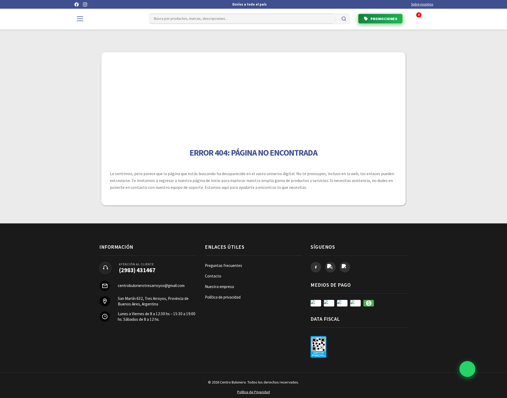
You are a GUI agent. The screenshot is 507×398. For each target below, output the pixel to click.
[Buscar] (344, 18)
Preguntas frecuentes (223, 265)
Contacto (213, 276)
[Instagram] (85, 4)
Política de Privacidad (253, 392)
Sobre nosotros (422, 4)
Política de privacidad (223, 297)
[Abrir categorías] (80, 19)
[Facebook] (76, 4)
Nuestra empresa (219, 286)
